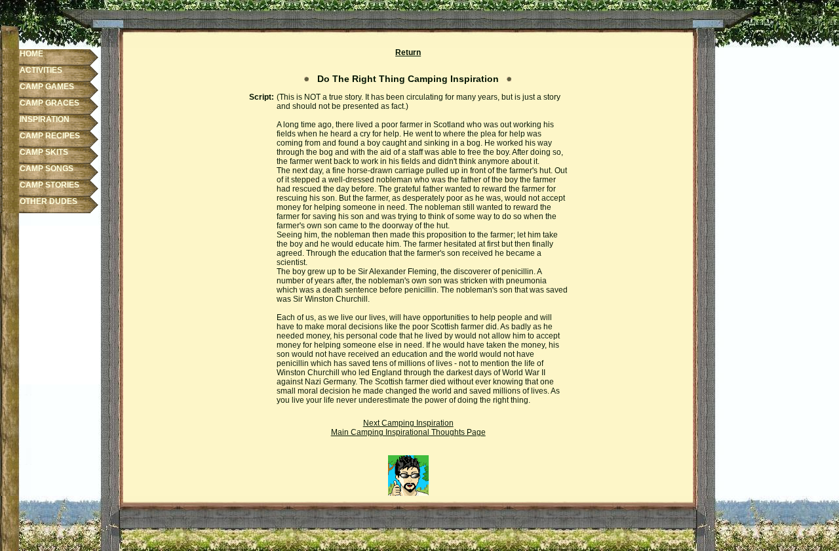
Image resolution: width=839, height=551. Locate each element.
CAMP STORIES (49, 185)
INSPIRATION (44, 119)
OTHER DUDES (48, 201)
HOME (31, 53)
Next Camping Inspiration (408, 423)
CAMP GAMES (47, 86)
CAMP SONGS (46, 168)
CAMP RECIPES (50, 135)
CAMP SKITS (44, 152)
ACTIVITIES (41, 70)
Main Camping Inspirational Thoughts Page (408, 432)
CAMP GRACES (49, 103)
